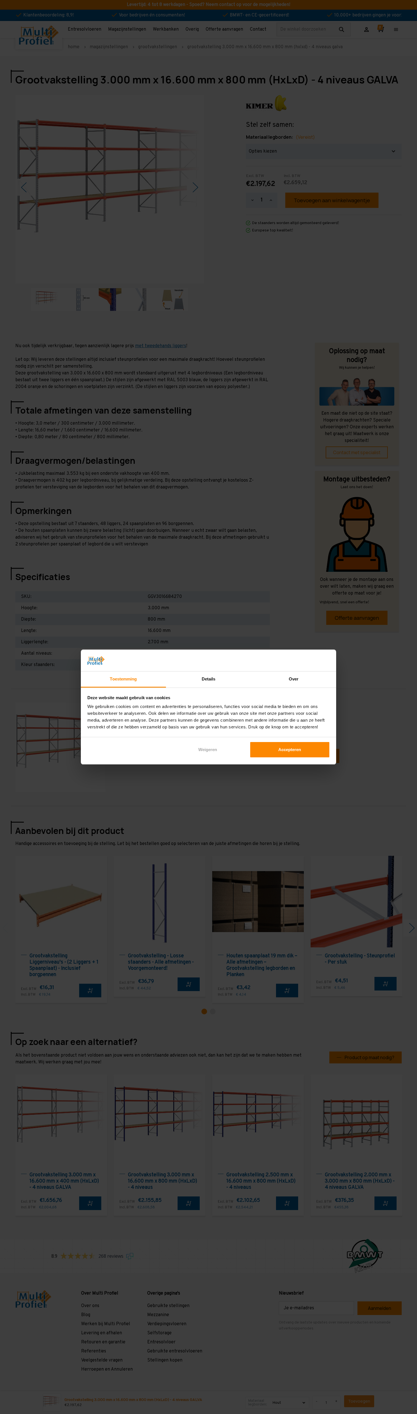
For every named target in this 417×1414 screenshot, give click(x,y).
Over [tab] (293, 679)
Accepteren (289, 749)
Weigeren (207, 749)
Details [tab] (209, 679)
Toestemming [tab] (123, 679)
